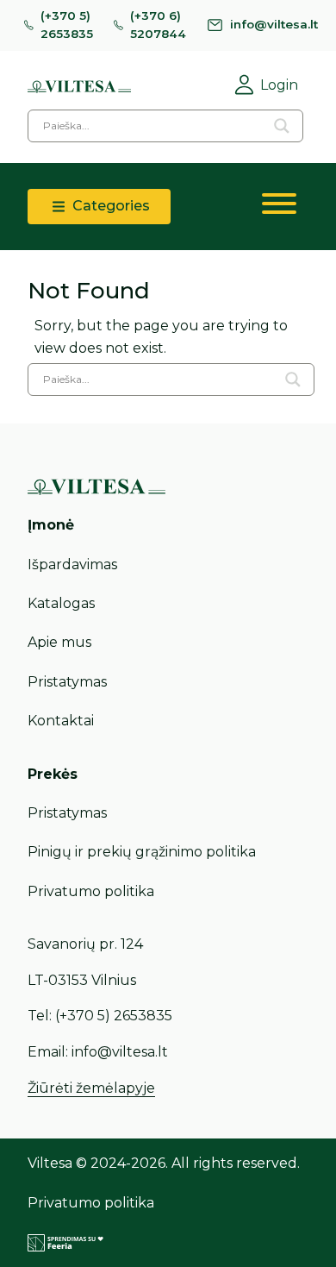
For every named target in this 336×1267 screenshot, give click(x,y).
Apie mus (59, 642)
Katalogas (61, 603)
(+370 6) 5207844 (158, 25)
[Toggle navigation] (279, 207)
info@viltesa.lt (274, 24)
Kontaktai (61, 720)
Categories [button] (109, 206)
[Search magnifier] (282, 126)
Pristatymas (67, 682)
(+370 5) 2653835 (66, 25)
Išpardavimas (72, 564)
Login (279, 85)
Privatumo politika (91, 891)
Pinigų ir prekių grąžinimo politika (142, 852)
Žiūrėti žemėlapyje (91, 1088)
